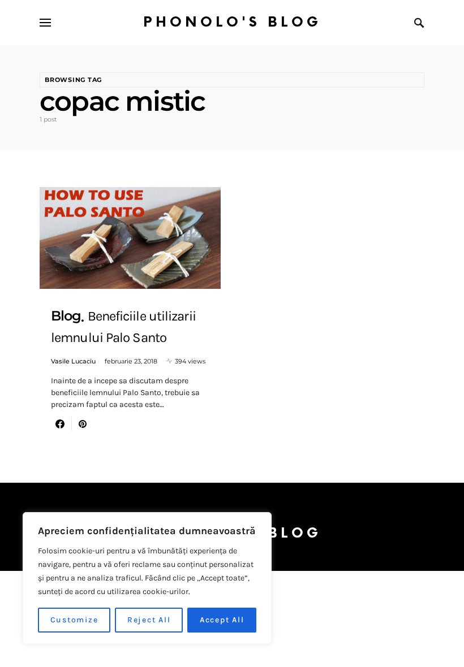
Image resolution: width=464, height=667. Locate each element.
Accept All (222, 620)
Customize (74, 620)
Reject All (149, 620)
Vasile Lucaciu (73, 361)
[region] (147, 578)
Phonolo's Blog (232, 22)
